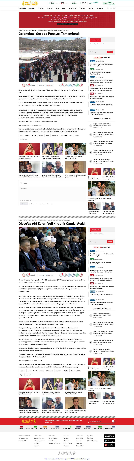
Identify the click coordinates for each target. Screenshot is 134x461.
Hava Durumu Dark (24, 436)
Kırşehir (41, 371)
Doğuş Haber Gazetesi (24, 30)
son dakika (64, 135)
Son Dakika (22, 8)
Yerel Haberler (23, 139)
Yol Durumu (98, 427)
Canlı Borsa (51, 436)
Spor (57, 8)
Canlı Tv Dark (37, 436)
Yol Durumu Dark (24, 438)
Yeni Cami (28, 375)
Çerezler (67, 459)
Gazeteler (100, 8)
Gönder (24, 204)
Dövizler (66, 438)
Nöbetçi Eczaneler (39, 441)
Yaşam (77, 135)
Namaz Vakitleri (31, 427)
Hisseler (78, 427)
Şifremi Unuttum (92, 441)
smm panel (37, 446)
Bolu (21, 135)
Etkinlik (34, 135)
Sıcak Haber (79, 446)
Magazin (34, 30)
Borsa (21, 427)
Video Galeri (79, 438)
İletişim (53, 459)
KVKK (71, 459)
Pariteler (87, 427)
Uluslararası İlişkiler (76, 371)
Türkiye (66, 371)
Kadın (64, 8)
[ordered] (40, 204)
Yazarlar (90, 8)
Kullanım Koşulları (78, 459)
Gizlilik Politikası (60, 459)
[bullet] (43, 204)
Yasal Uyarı (86, 459)
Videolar (82, 8)
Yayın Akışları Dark (39, 438)
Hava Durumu (55, 427)
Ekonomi (50, 8)
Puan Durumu (67, 427)
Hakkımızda (48, 459)
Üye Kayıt (90, 438)
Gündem (40, 8)
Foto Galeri (72, 8)
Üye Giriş (89, 436)
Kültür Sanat (55, 135)
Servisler (32, 8)
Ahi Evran (22, 371)
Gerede (41, 135)
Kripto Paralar (110, 427)
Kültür (47, 135)
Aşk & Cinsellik (42, 30)
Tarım (70, 135)
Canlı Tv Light (23, 441)
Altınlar (66, 436)
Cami (29, 371)
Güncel (35, 371)
